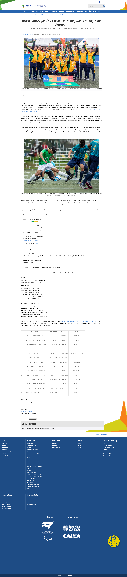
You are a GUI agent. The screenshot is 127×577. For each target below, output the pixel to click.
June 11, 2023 (39, 243)
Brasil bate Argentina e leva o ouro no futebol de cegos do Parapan (38, 428)
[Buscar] (104, 6)
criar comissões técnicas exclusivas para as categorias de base (79, 321)
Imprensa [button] (53, 11)
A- (97, 2)
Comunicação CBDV (27, 34)
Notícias (38, 14)
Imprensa (32, 14)
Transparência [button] (81, 11)
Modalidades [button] (33, 11)
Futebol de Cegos (32, 419)
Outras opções (29, 424)
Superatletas (69, 575)
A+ (94, 2)
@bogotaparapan (33, 230)
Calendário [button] (44, 11)
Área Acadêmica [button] (94, 11)
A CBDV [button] (24, 11)
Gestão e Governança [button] (66, 11)
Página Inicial (24, 14)
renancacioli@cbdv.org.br (27, 411)
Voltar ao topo (100, 434)
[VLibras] (103, 2)
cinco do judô (80, 109)
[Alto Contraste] (99, 2)
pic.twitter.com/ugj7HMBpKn (31, 240)
